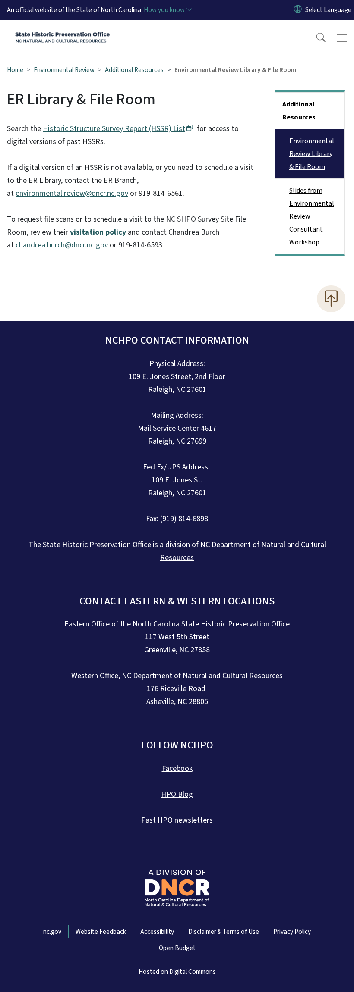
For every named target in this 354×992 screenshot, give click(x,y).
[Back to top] (331, 298)
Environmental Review (64, 70)
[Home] (62, 30)
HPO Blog (177, 794)
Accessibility (157, 931)
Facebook (177, 768)
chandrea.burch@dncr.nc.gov (62, 245)
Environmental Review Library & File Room (311, 154)
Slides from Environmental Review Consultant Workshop (311, 216)
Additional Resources (134, 70)
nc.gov (52, 931)
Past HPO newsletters (177, 820)
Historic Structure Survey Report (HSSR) (114, 128)
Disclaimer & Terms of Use (223, 931)
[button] (315, 38)
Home (15, 70)
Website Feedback (101, 931)
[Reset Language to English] (298, 9)
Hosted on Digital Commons (177, 971)
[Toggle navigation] (342, 38)
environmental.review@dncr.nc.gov (72, 193)
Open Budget (177, 948)
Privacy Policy (292, 931)
